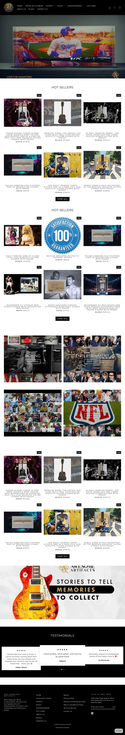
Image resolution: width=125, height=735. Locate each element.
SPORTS (49, 6)
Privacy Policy (69, 698)
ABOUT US (21, 9)
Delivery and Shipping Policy (75, 702)
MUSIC (60, 6)
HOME (19, 6)
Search (66, 695)
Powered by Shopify (62, 727)
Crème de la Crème (34, 6)
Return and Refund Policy (73, 705)
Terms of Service (70, 708)
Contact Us (68, 711)
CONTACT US (42, 9)
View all (63, 199)
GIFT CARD (91, 6)
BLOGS (31, 9)
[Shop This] (33, 359)
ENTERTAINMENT (75, 6)
